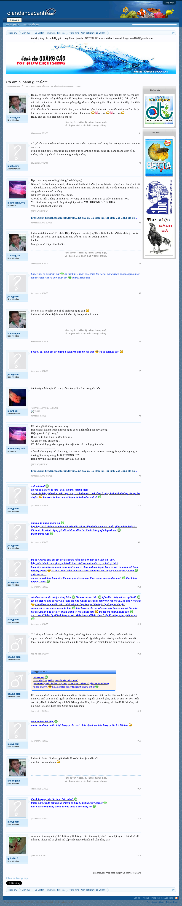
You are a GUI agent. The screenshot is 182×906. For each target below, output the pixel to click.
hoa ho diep (14, 657)
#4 (140, 264)
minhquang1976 (16, 202)
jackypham (13, 296)
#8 (140, 416)
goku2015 (12, 858)
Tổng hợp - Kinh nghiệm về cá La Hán (37, 86)
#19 (139, 855)
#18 (139, 819)
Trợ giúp (145, 898)
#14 (139, 654)
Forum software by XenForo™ (28, 902)
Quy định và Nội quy (155, 902)
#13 (139, 624)
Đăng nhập (169, 3)
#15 (139, 711)
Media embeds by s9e (64, 902)
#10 (139, 505)
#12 (139, 587)
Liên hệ (137, 898)
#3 (140, 223)
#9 (140, 476)
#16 (139, 741)
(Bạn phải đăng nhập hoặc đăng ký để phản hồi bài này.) (116, 873)
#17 (139, 789)
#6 (140, 341)
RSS (176, 898)
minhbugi (12, 411)
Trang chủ (155, 898)
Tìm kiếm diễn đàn (31, 25)
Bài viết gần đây (13, 25)
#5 (140, 293)
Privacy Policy (172, 902)
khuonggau (69, 86)
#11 (139, 542)
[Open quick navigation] (173, 33)
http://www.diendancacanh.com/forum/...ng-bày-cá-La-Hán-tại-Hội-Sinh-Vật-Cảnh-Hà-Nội (83, 217)
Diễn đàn (14, 20)
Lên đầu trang (167, 898)
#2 (140, 163)
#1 (140, 133)
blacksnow (13, 166)
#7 (140, 371)
